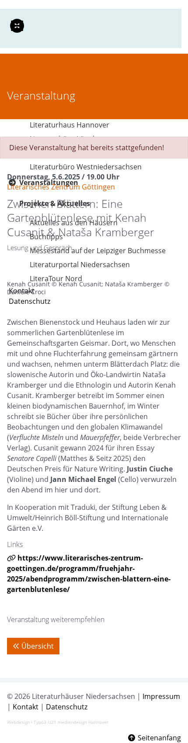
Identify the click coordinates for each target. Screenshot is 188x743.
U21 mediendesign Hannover (78, 722)
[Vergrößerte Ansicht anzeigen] (94, 271)
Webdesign (18, 722)
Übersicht (37, 646)
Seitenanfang (158, 738)
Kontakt (25, 707)
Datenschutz (66, 707)
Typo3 (40, 722)
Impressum (161, 696)
